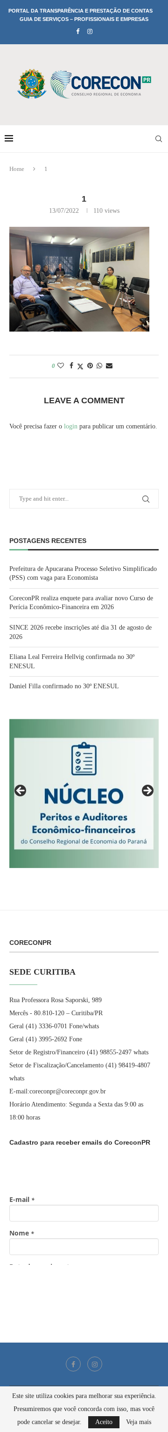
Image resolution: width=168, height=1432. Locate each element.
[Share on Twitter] (80, 366)
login (70, 426)
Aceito (103, 1421)
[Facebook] (77, 31)
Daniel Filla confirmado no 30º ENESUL (64, 686)
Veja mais (138, 1422)
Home (16, 168)
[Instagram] (89, 31)
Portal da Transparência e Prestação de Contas (80, 11)
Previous (21, 791)
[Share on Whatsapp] (99, 366)
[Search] (158, 138)
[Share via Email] (109, 366)
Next (147, 791)
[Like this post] (60, 366)
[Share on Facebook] (71, 366)
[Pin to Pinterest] (90, 366)
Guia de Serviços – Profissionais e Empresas (84, 19)
